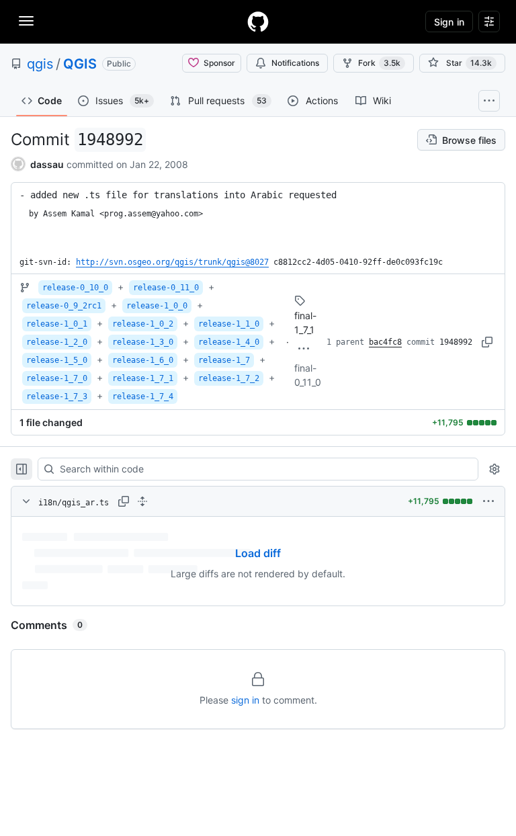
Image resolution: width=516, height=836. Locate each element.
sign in (245, 700)
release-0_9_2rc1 (63, 305)
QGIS (80, 64)
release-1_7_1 (142, 378)
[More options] (488, 501)
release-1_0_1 (56, 324)
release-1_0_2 (142, 324)
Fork (379, 63)
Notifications (295, 63)
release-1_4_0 (228, 342)
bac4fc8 (385, 342)
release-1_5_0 (56, 360)
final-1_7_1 (305, 322)
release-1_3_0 (142, 342)
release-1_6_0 (142, 360)
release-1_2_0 (56, 342)
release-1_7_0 (56, 378)
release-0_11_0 (166, 287)
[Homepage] (258, 21)
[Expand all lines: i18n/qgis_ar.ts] (142, 501)
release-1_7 (224, 360)
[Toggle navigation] (26, 21)
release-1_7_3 (56, 396)
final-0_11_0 (307, 375)
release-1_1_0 (228, 324)
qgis (40, 64)
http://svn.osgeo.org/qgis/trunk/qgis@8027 (172, 262)
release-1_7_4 (142, 396)
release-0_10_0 (75, 287)
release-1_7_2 (228, 378)
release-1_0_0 (156, 305)
